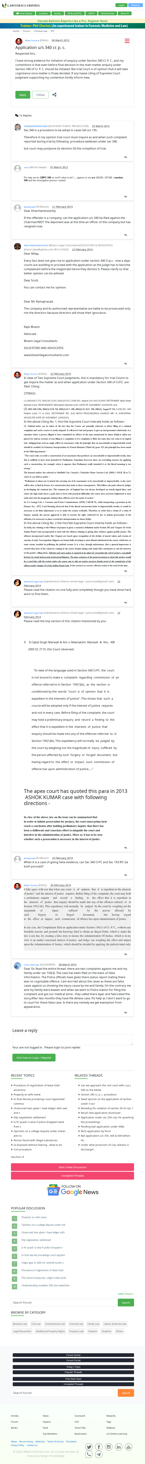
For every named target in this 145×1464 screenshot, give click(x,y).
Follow (40, 94)
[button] (127, 42)
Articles (15, 1415)
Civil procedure (23, 1149)
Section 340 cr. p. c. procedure (99, 1094)
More (123, 13)
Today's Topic (73, 1366)
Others (119, 1331)
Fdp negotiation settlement (30, 1117)
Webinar (110, 1427)
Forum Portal (73, 1360)
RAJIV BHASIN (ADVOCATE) (36, 245)
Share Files (80, 1427)
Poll (77, 1421)
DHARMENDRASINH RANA (36, 126)
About (14, 1441)
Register (135, 5)
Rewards (110, 1415)
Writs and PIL (75, 13)
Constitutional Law (55, 1323)
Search (126, 1302)
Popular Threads (73, 1372)
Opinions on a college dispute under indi (43, 1225)
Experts (47, 1421)
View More (16, 1156)
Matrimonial (107, 13)
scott (26, 167)
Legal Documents (22, 1331)
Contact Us (32, 1445)
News (46, 1415)
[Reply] (125, 157)
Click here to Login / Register (33, 1057)
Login (121, 5)
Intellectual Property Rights (50, 1331)
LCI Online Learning (116, 1433)
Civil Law (35, 1323)
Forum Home (73, 1355)
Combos (43, 13)
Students (106, 1331)
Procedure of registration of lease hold (42, 1270)
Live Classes (26, 13)
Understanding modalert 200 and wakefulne (45, 1285)
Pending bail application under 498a (102, 1126)
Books (57, 13)
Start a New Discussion (72, 1167)
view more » (126, 1294)
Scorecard (80, 1415)
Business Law (20, 1323)
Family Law (93, 1323)
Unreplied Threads (72, 1175)
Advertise (40, 1441)
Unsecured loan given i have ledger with (43, 1232)
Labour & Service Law (115, 1323)
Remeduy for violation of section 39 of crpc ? (107, 1108)
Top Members (50, 1433)
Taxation (92, 1331)
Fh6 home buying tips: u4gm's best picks (44, 1278)
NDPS (91, 13)
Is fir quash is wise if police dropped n (42, 1248)
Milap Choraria (32, 40)
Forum (14, 1421)
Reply (22, 94)
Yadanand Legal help (33, 581)
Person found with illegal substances (35, 1140)
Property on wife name (27, 1094)
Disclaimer (71, 1441)
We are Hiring (26, 1441)
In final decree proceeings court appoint (43, 1255)
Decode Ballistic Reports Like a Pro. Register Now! (73, 21)
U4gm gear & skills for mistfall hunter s (43, 1263)
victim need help (31, 964)
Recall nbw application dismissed (100, 1112)
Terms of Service (55, 1441)
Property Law (76, 1331)
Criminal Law (76, 1323)
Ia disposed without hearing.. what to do (38, 1145)
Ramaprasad (29, 206)
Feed (45, 1427)
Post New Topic (73, 1378)
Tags (108, 1421)
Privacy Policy (17, 1445)
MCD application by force (96, 1131)
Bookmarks (81, 1433)
